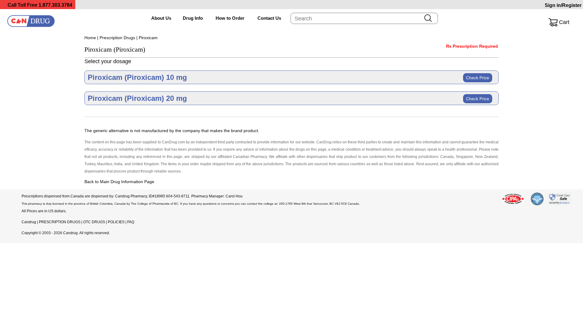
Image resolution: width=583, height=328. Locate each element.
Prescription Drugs (117, 37)
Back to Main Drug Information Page (119, 181)
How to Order (230, 18)
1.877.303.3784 (55, 5)
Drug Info (193, 18)
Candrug (29, 222)
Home (90, 37)
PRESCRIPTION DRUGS (59, 222)
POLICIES (116, 222)
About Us (161, 18)
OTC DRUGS (94, 222)
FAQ (130, 222)
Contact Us (269, 18)
